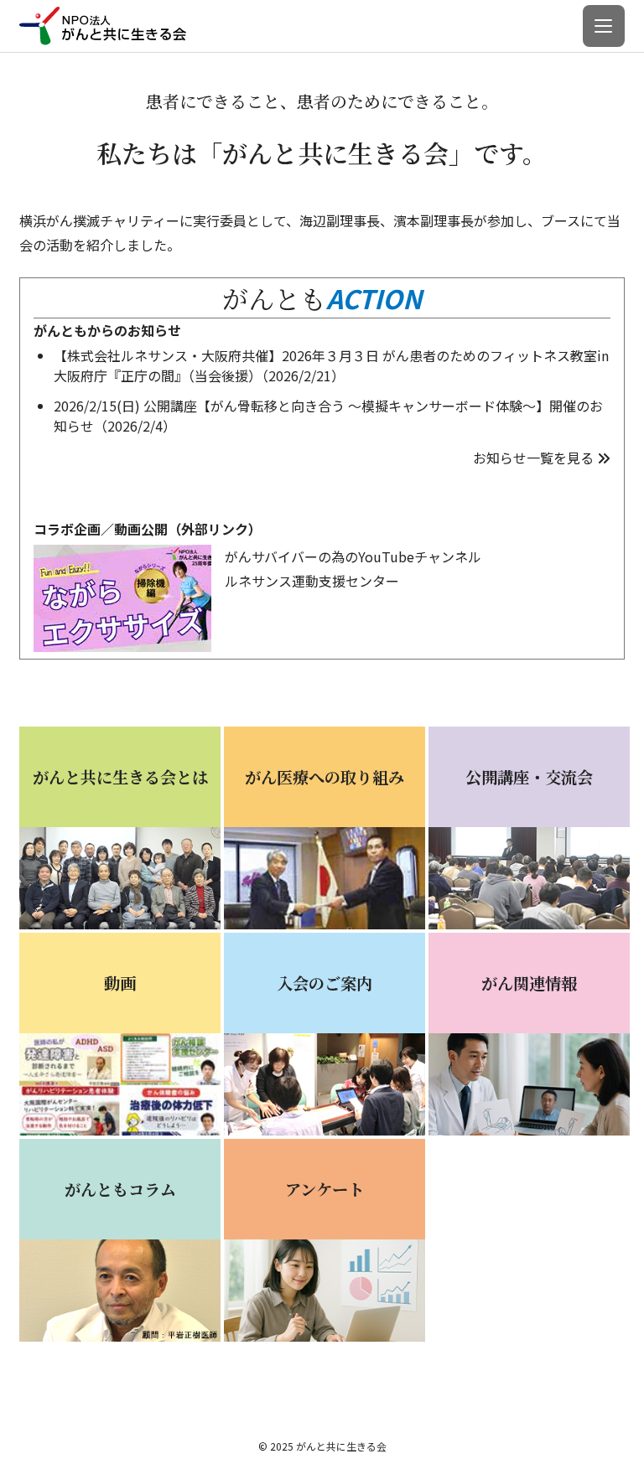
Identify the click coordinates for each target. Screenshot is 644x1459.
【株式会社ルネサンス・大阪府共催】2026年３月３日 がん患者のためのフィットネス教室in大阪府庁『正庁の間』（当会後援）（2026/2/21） (331, 365)
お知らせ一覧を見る (533, 458)
